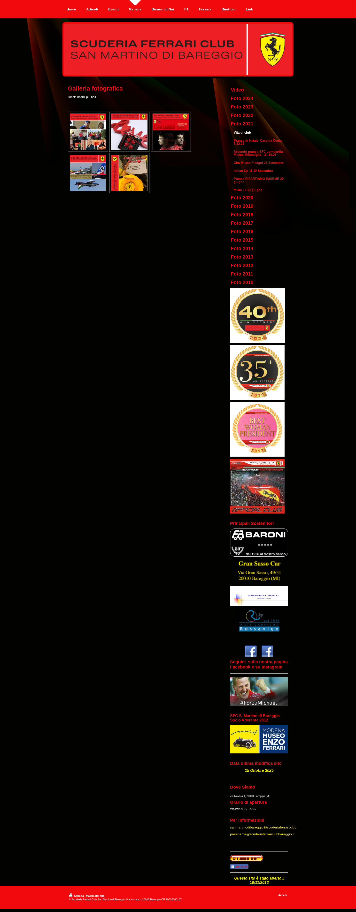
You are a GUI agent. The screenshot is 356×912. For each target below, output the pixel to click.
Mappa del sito (95, 895)
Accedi (282, 895)
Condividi (241, 866)
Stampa (79, 895)
